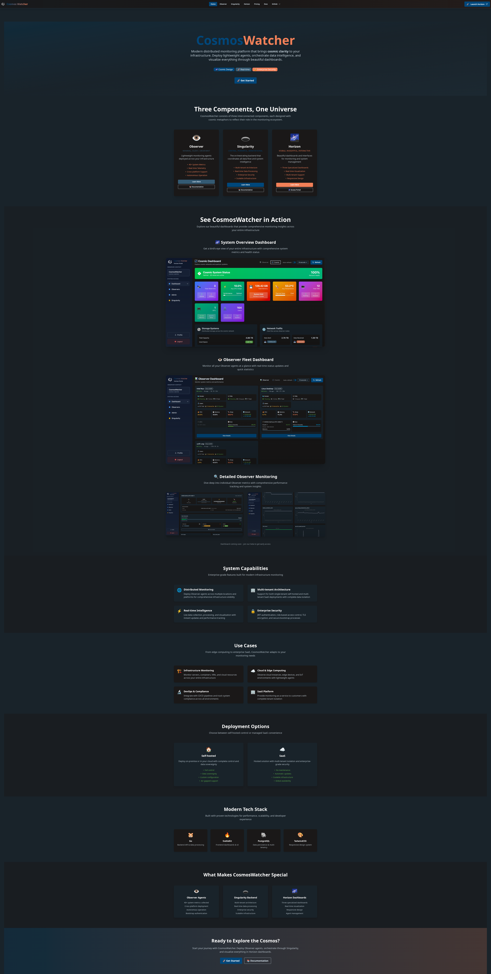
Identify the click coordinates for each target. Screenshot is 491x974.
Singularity (235, 4)
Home (213, 4)
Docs (266, 4)
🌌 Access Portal (294, 190)
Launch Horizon (475, 4)
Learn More (196, 182)
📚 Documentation (196, 187)
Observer (223, 4)
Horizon (247, 4)
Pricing (257, 4)
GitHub (274, 4)
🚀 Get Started (245, 80)
